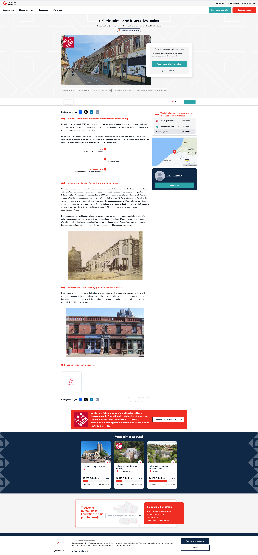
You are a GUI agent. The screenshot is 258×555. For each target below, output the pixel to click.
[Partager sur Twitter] (86, 112)
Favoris (177, 102)
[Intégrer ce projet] (97, 112)
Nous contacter (234, 3)
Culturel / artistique (83, 90)
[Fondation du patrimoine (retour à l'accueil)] (9, 3)
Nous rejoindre (219, 3)
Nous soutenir (44, 10)
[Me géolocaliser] (140, 515)
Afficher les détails (79, 551)
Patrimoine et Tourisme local (102, 90)
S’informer (57, 10)
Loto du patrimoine (68, 90)
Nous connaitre (9, 10)
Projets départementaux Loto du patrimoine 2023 (151, 90)
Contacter (174, 185)
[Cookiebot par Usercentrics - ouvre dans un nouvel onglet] (59, 551)
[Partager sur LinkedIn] (92, 112)
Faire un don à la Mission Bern (169, 64)
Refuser (195, 547)
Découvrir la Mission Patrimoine (168, 419)
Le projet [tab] (69, 102)
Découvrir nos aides (27, 10)
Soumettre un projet (219, 10)
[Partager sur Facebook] (80, 112)
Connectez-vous (249, 3)
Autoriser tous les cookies (195, 541)
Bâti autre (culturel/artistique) (123, 90)
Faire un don (190, 102)
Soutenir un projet (245, 10)
